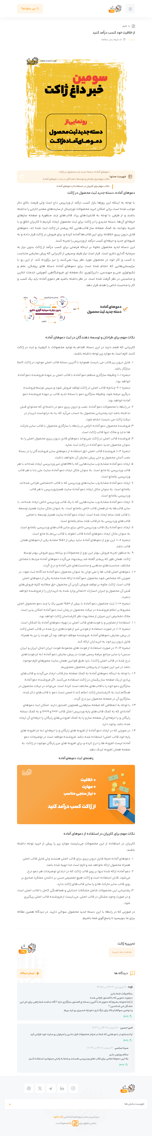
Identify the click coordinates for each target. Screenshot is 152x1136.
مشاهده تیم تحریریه (122, 952)
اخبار (125, 26)
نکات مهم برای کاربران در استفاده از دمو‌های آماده (83, 186)
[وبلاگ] (133, 26)
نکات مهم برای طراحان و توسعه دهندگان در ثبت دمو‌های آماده (76, 179)
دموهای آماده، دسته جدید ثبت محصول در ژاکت (84, 172)
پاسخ (125, 1016)
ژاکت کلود (58, 1117)
